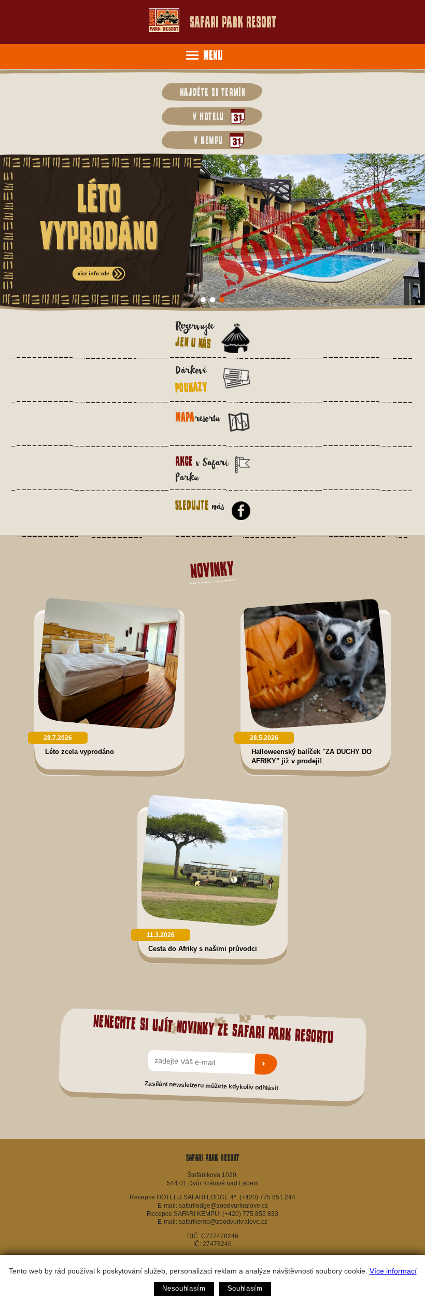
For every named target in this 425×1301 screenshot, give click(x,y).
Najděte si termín (213, 92)
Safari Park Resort (233, 22)
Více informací (393, 1271)
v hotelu (205, 116)
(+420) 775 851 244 (267, 1197)
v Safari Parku (201, 470)
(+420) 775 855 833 (250, 1214)
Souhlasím (245, 1288)
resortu (197, 419)
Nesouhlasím (183, 1288)
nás (199, 507)
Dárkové (191, 379)
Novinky (212, 569)
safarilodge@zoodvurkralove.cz (223, 1205)
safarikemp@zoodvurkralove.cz (223, 1221)
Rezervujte (194, 335)
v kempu (206, 140)
